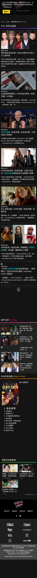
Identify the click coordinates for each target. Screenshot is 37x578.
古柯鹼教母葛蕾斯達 (13, 416)
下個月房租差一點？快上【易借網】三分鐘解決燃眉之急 (27, 475)
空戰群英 (9, 411)
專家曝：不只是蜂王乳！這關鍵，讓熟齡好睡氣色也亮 (10, 475)
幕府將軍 (11, 408)
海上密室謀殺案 (11, 423)
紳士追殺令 (9, 428)
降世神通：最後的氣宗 (13, 421)
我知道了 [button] (6, 11)
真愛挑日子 (9, 413)
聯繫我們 (30, 511)
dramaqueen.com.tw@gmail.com (18, 554)
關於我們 (7, 511)
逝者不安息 (9, 430)
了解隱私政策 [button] (7, 7)
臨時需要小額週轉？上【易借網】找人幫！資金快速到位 (10, 490)
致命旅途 (9, 418)
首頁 (8, 21)
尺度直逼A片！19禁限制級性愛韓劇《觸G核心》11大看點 (26, 339)
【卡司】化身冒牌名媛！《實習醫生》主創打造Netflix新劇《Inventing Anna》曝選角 (18, 271)
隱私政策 (22, 511)
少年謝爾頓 (9, 425)
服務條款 (14, 511)
